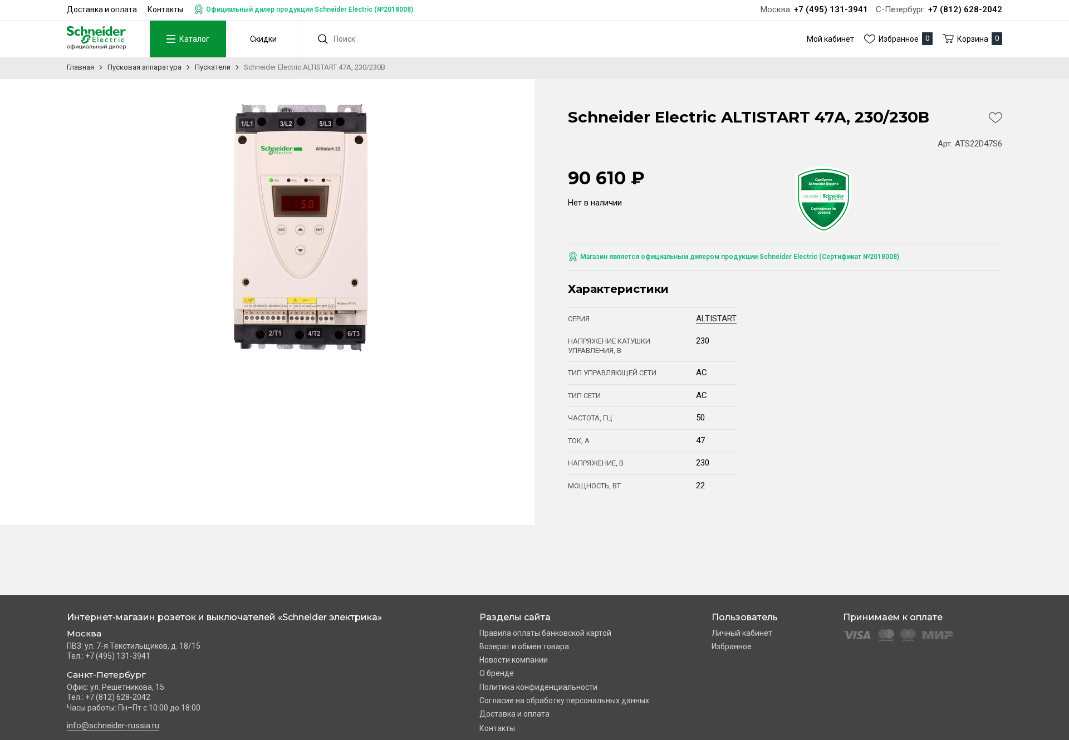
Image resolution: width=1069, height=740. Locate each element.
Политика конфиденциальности (538, 687)
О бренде (496, 673)
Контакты (165, 9)
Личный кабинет (742, 633)
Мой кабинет (830, 39)
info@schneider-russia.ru (113, 726)
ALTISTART (716, 318)
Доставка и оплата (102, 9)
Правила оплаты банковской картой (545, 633)
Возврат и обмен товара (524, 646)
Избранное (732, 646)
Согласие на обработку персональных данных (564, 700)
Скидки (263, 39)
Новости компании (513, 659)
